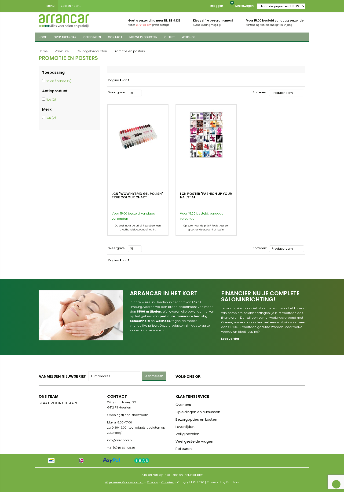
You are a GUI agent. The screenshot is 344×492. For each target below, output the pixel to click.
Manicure (62, 51)
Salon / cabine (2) (58, 81)
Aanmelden (154, 376)
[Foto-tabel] (145, 92)
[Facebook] (206, 376)
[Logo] (64, 19)
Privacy (152, 482)
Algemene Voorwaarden (124, 482)
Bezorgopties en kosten (196, 419)
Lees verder (230, 338)
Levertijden (185, 426)
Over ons (183, 404)
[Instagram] (223, 376)
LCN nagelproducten (91, 51)
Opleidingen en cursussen (198, 411)
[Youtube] (214, 376)
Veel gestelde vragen (194, 441)
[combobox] (99, 6)
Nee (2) (51, 100)
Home (43, 51)
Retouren (184, 448)
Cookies (167, 482)
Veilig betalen (187, 433)
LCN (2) (51, 118)
